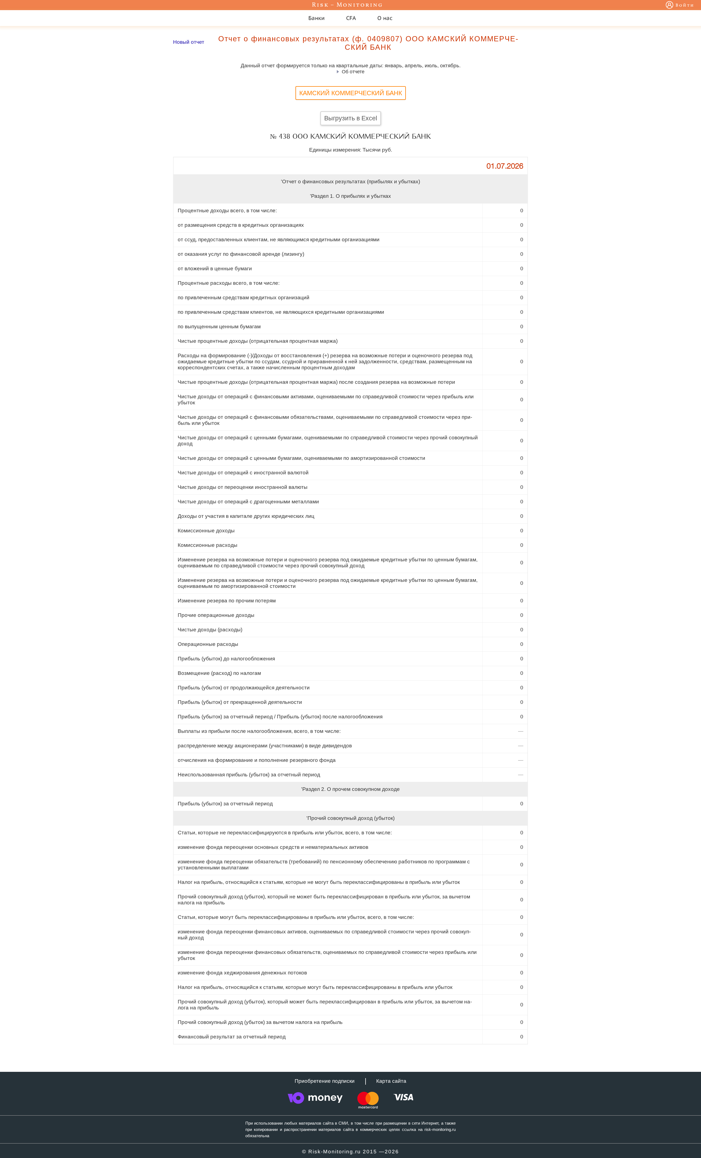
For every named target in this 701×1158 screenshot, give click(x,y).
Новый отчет (188, 42)
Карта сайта (391, 1081)
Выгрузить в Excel (350, 118)
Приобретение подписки (325, 1081)
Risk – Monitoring (347, 5)
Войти (685, 5)
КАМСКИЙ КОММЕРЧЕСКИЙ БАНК (350, 93)
